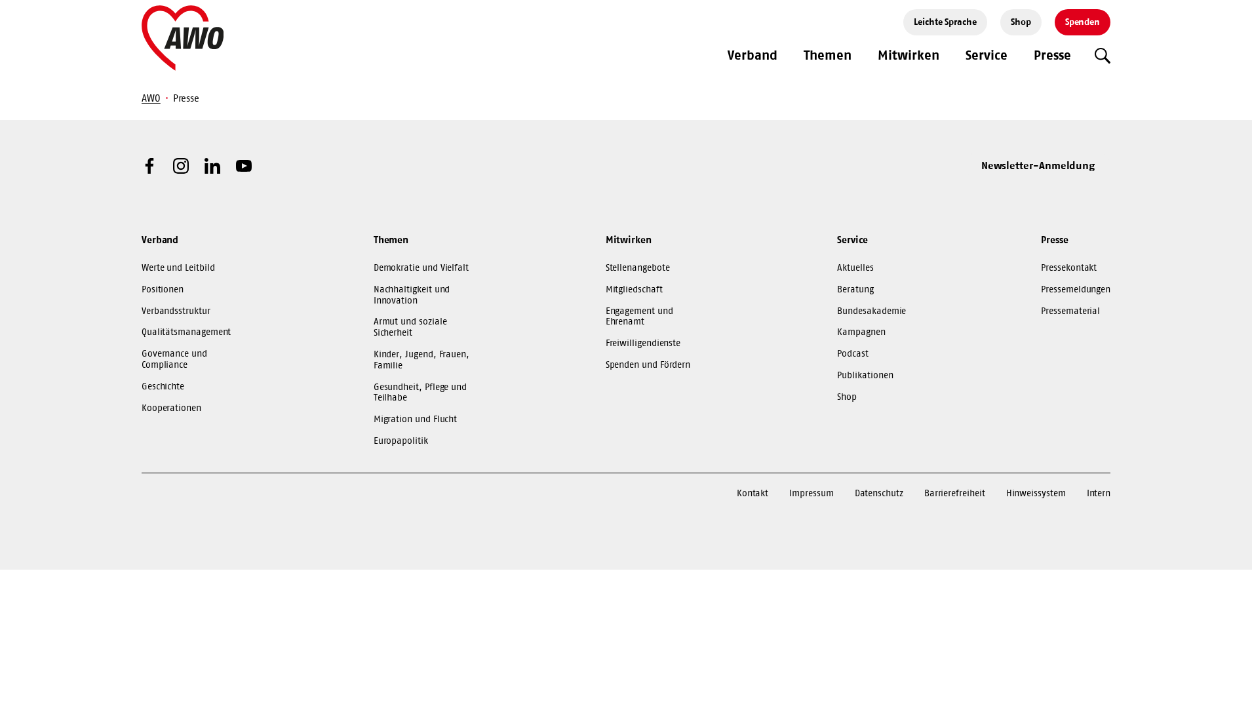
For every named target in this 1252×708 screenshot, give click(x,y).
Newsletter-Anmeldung (1038, 165)
